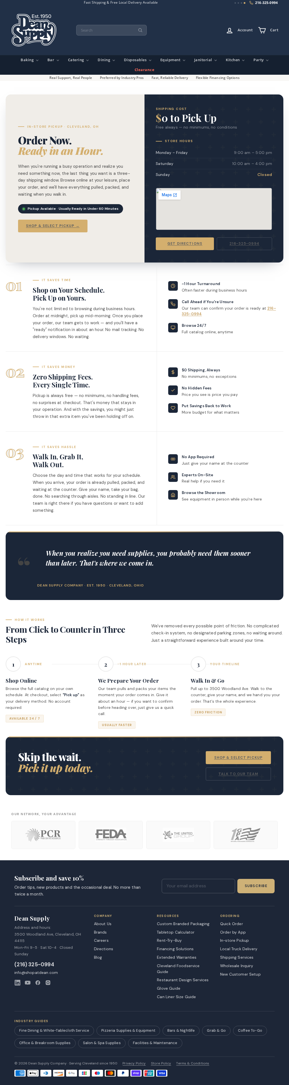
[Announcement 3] (241, 3)
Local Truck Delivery (238, 948)
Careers (101, 940)
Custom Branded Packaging (183, 923)
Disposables (136, 60)
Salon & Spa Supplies (102, 1042)
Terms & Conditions (192, 1063)
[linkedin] (17, 983)
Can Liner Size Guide (176, 996)
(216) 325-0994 (34, 964)
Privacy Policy (134, 1063)
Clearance (145, 69)
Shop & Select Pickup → (53, 226)
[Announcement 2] (238, 3)
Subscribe (256, 886)
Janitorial (203, 60)
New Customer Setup (240, 974)
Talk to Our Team (238, 774)
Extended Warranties (176, 957)
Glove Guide (168, 988)
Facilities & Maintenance (155, 1042)
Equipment (170, 60)
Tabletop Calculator (175, 932)
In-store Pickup (234, 940)
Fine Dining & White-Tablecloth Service (54, 1030)
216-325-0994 (244, 243)
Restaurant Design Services (183, 979)
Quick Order (231, 923)
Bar (51, 60)
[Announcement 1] (235, 3)
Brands (100, 932)
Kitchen (233, 60)
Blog (98, 957)
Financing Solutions (175, 948)
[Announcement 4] (244, 3)
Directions (103, 948)
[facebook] (38, 983)
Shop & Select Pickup (238, 757)
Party (259, 60)
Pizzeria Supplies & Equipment (128, 1030)
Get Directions (184, 243)
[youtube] (28, 983)
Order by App (233, 932)
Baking (28, 60)
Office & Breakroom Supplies (45, 1042)
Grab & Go (216, 1030)
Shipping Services (237, 957)
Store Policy (161, 1063)
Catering (76, 60)
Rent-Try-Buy (169, 940)
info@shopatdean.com (36, 972)
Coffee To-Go (250, 1030)
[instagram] (48, 983)
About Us (102, 923)
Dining (104, 60)
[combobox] (111, 30)
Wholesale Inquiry (236, 965)
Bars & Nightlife (181, 1030)
